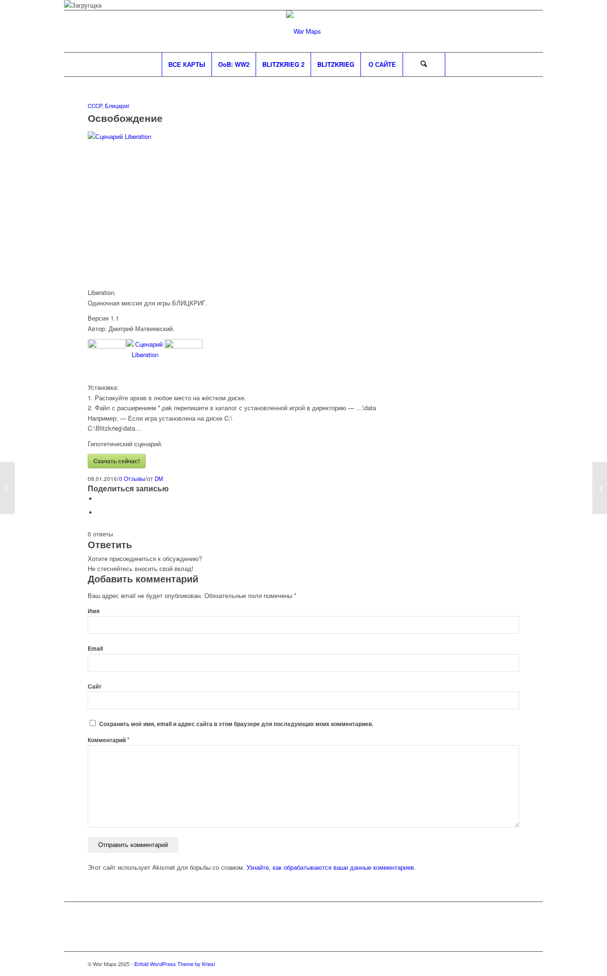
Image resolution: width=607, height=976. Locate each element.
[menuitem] (187, 64)
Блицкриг (117, 106)
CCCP (95, 106)
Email (95, 649)
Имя (94, 611)
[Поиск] (424, 64)
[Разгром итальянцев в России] (7, 488)
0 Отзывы (132, 478)
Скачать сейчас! (116, 461)
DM (159, 478)
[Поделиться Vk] (99, 498)
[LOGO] (303, 31)
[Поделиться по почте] (99, 512)
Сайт (94, 686)
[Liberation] (303, 136)
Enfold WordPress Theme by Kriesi (174, 963)
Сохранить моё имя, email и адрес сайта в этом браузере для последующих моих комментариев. (236, 724)
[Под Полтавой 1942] (599, 488)
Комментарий (108, 740)
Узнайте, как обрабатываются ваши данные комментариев (330, 867)
